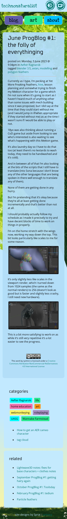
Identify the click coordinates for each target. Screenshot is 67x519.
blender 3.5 (24, 68)
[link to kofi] (60, 6)
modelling (46, 68)
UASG (14, 419)
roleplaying (41, 412)
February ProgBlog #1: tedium (35, 493)
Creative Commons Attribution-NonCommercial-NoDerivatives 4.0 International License (33, 363)
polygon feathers (18, 72)
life (37, 400)
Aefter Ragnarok (30, 65)
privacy (47, 514)
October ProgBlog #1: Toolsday (36, 487)
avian (35, 68)
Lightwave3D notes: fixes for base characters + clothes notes (36, 469)
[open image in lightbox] (33, 273)
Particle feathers (27, 499)
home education (21, 406)
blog (13, 20)
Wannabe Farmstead (35, 419)
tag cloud (22, 440)
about (53, 20)
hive (40, 84)
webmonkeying (20, 412)
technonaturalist (19, 6)
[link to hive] (50, 6)
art (33, 20)
